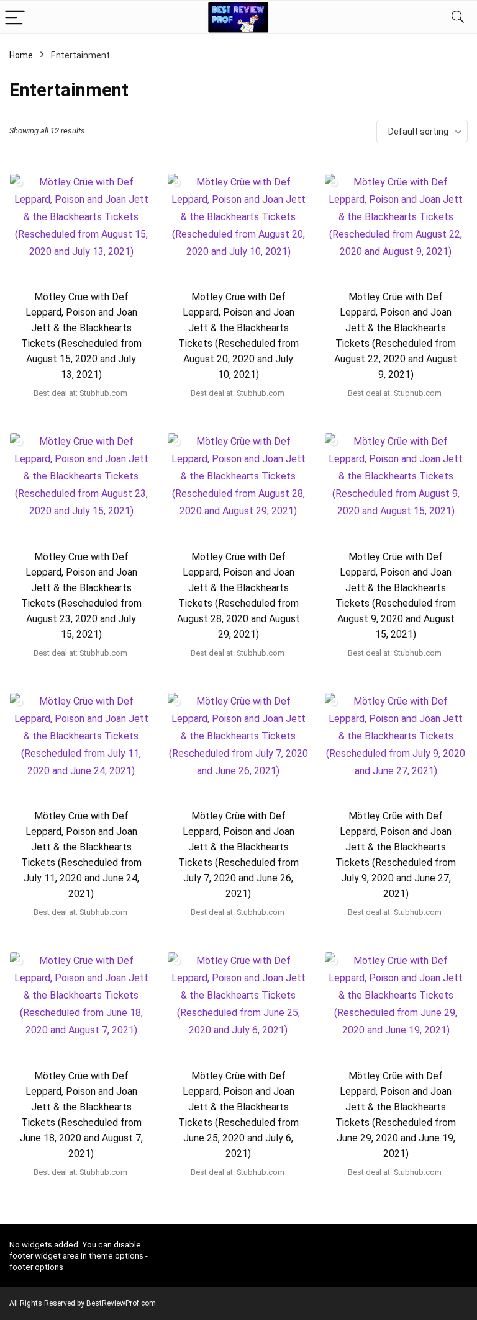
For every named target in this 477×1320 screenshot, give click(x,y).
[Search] (458, 17)
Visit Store (81, 413)
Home (21, 55)
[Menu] (15, 17)
